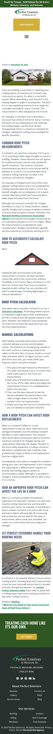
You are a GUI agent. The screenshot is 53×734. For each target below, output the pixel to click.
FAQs (39, 695)
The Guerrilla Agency (33, 730)
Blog (40, 699)
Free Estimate (39, 721)
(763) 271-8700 (27, 671)
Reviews (13, 691)
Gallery (13, 695)
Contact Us (39, 691)
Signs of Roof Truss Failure (15, 607)
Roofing (16, 601)
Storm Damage (39, 717)
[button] (26, 36)
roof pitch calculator (12, 311)
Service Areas (13, 699)
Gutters (39, 713)
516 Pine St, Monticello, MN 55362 (26, 667)
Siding (13, 717)
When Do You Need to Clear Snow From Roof (26, 604)
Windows (13, 721)
